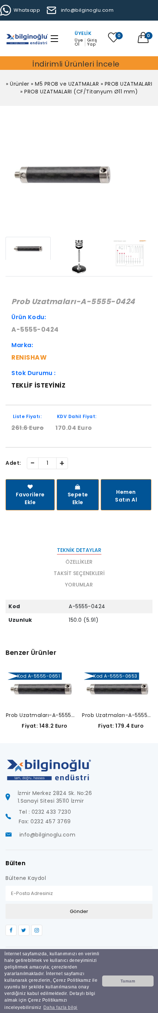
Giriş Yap (92, 42)
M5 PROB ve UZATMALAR (67, 84)
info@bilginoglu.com (87, 10)
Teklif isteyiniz (38, 385)
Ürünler (19, 84)
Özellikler (79, 562)
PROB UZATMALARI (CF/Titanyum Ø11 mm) (81, 91)
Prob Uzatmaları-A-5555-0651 (41, 715)
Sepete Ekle (78, 498)
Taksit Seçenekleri (79, 573)
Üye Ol (79, 42)
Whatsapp (27, 10)
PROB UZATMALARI (128, 84)
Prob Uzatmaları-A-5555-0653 (117, 715)
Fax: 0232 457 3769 (45, 821)
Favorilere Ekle (30, 498)
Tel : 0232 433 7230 (45, 812)
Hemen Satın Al (126, 495)
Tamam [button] (128, 981)
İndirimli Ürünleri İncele (76, 64)
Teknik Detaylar (79, 550)
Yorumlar (79, 584)
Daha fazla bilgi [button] (60, 1007)
